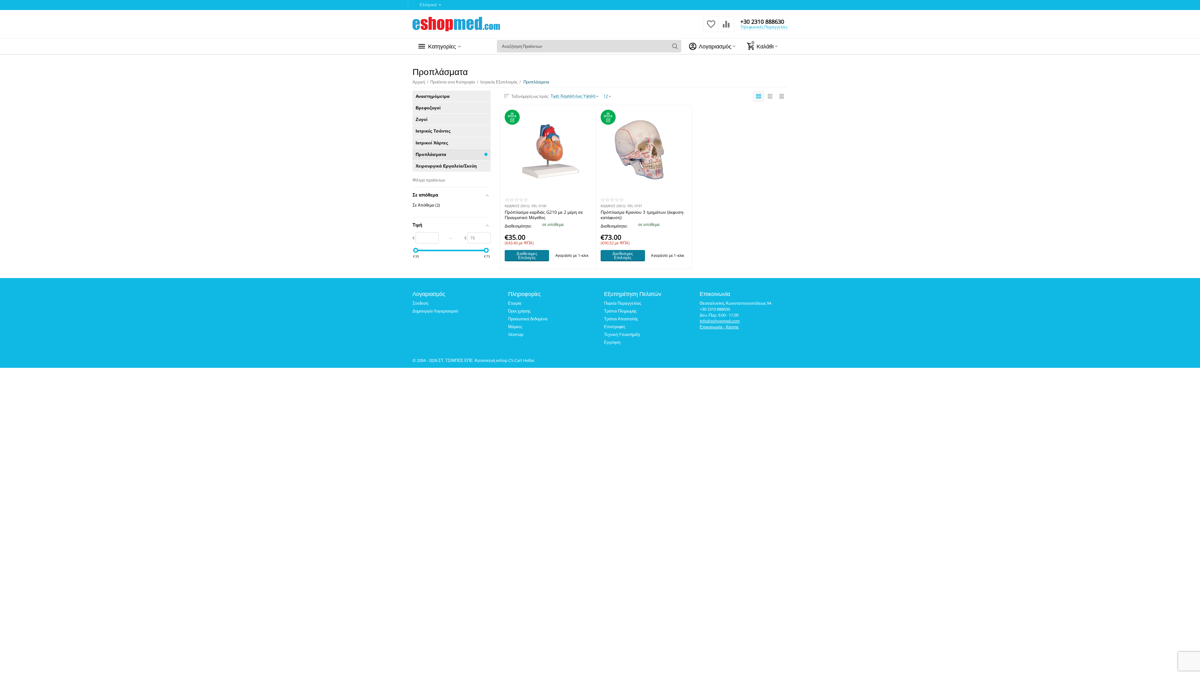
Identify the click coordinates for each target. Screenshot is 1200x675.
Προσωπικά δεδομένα (528, 319)
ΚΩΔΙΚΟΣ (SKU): (517, 205)
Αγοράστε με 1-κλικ (571, 255)
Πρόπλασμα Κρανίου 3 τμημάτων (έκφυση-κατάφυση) (643, 215)
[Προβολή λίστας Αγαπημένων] (711, 27)
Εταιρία (515, 303)
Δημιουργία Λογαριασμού (435, 311)
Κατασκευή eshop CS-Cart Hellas (504, 360)
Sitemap (515, 334)
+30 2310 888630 (762, 21)
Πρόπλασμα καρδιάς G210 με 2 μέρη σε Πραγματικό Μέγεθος (544, 215)
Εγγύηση (612, 342)
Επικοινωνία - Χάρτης (719, 327)
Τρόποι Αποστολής (621, 319)
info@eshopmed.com (720, 321)
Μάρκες (515, 326)
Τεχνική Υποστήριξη (622, 334)
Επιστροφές (614, 326)
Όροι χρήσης (519, 311)
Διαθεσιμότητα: (518, 226)
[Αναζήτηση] (675, 46)
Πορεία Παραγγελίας (622, 303)
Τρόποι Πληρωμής (620, 311)
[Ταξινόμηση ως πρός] (758, 96)
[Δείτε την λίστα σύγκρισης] (726, 27)
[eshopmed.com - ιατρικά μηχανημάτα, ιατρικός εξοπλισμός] (456, 23)
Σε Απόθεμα (426, 205)
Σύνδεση (420, 303)
